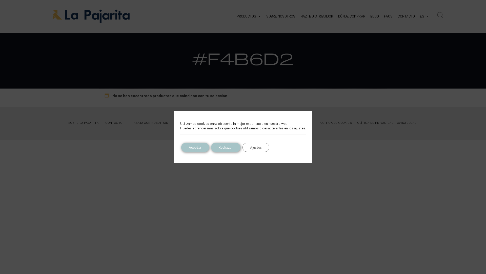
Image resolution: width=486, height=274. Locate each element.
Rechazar (226, 147)
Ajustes (256, 147)
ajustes (299, 128)
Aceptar (195, 147)
